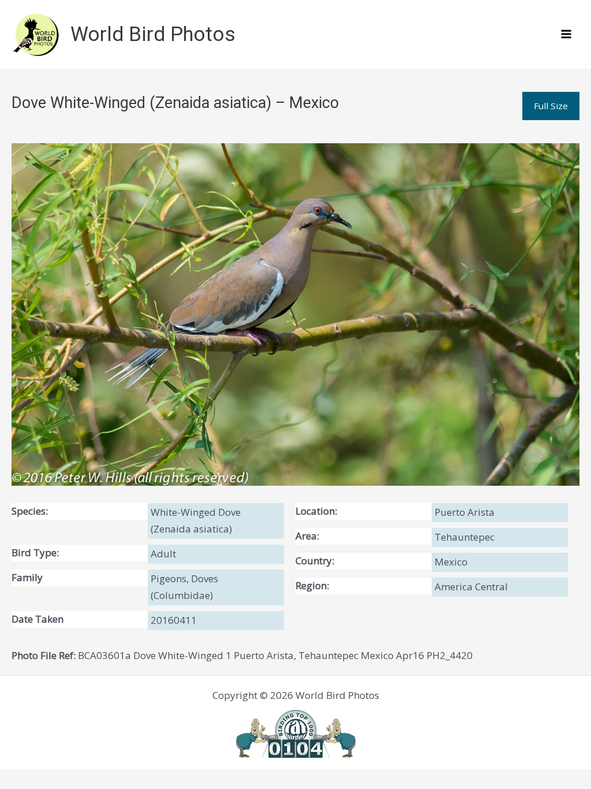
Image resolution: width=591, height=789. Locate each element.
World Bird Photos (152, 34)
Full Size (551, 105)
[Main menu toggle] (566, 34)
